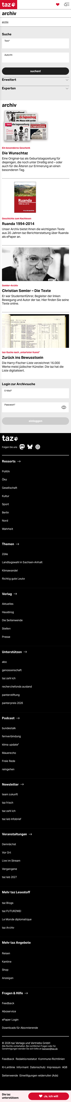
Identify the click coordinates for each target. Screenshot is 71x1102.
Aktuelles (7, 603)
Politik (6, 471)
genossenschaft (12, 670)
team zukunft (10, 794)
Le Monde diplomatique (17, 919)
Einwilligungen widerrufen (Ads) (38, 1075)
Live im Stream (11, 860)
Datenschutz (38, 1067)
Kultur (5, 496)
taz (10, 438)
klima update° (10, 744)
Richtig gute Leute (13, 578)
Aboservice (9, 1011)
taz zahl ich (9, 678)
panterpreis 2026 (12, 703)
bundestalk (9, 728)
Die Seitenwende (12, 620)
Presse (6, 636)
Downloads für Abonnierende (20, 1027)
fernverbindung (11, 736)
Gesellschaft (9, 487)
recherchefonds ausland (17, 686)
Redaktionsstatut (27, 1059)
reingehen (8, 769)
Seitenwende (10, 1075)
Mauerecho (9, 753)
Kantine (6, 961)
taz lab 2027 (9, 877)
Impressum (54, 1067)
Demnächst (9, 844)
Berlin (5, 512)
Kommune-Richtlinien (51, 1059)
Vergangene (9, 869)
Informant (23, 1067)
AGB (64, 1067)
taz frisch (7, 802)
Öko (4, 479)
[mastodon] (22, 448)
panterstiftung (11, 694)
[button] (66, 4)
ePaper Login (10, 1019)
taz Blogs (7, 903)
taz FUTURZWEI (11, 911)
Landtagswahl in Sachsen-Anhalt (22, 562)
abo (4, 661)
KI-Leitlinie (9, 1067)
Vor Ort (6, 852)
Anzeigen (7, 978)
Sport (5, 504)
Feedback (8, 1003)
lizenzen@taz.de (50, 1048)
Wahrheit (7, 529)
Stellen (6, 628)
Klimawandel (10, 570)
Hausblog (8, 612)
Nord (5, 520)
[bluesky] (30, 448)
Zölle (5, 554)
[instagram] (37, 448)
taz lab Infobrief (11, 819)
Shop (5, 969)
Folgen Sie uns (9, 447)
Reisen (6, 953)
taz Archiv (8, 927)
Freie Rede (8, 761)
